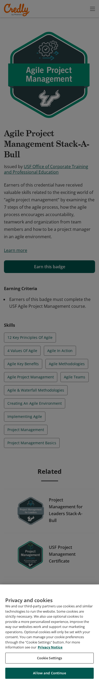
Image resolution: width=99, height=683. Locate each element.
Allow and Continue (49, 673)
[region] (49, 633)
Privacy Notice (50, 647)
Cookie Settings (49, 658)
